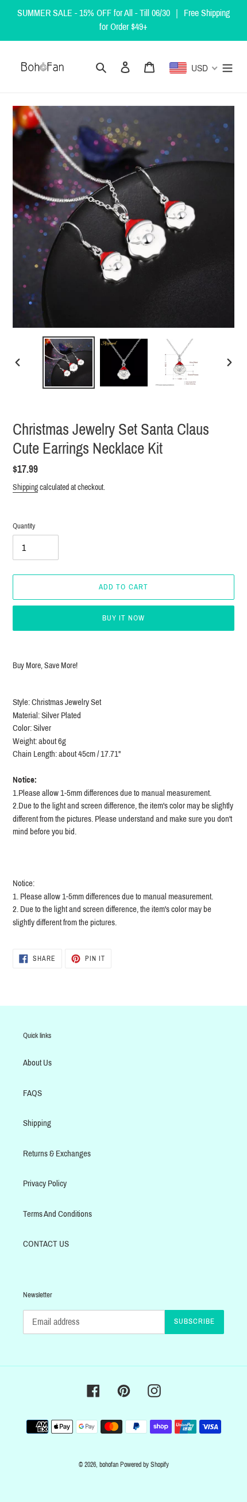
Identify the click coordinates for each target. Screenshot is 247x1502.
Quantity (24, 526)
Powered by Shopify (144, 1465)
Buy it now (123, 618)
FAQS (32, 1093)
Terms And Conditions (57, 1214)
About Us (37, 1062)
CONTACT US (46, 1243)
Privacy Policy (45, 1183)
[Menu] (227, 67)
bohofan (108, 1465)
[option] (69, 363)
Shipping (25, 487)
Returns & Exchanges (57, 1153)
